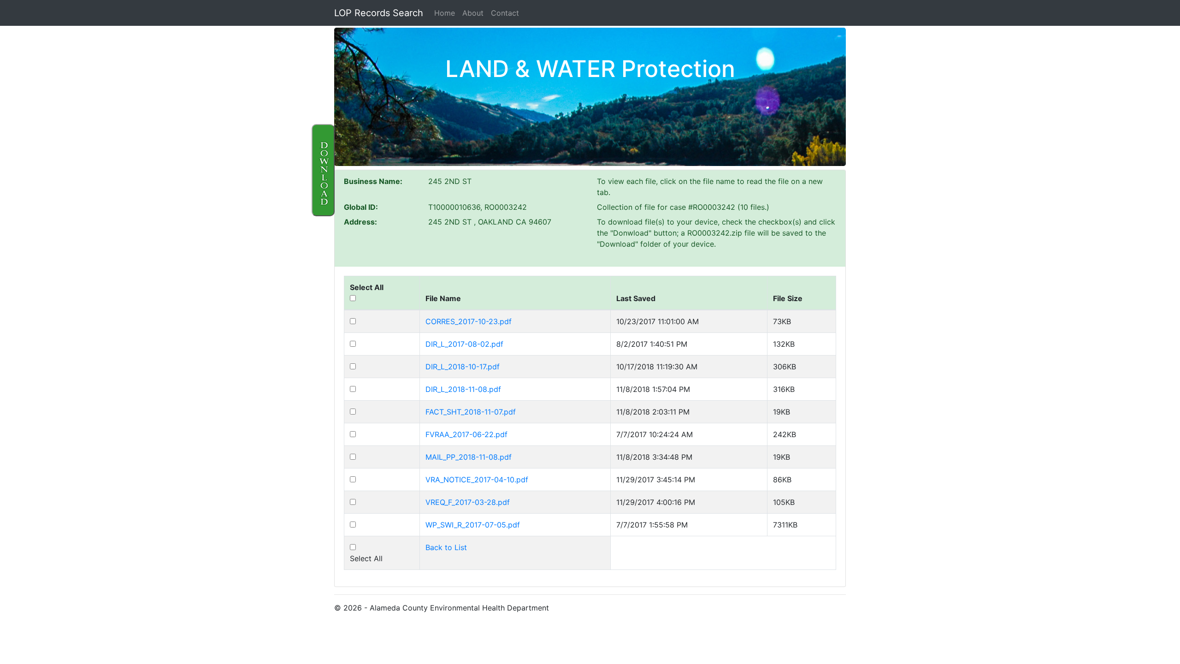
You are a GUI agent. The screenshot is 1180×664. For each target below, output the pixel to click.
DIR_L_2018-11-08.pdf (463, 389)
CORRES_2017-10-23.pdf (468, 321)
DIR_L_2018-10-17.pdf (462, 366)
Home (444, 13)
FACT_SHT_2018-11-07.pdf (470, 411)
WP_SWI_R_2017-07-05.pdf (472, 524)
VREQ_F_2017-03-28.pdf (467, 502)
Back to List (446, 547)
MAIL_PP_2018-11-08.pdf (468, 457)
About (473, 13)
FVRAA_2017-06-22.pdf (466, 434)
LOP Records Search (378, 12)
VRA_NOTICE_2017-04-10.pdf (476, 479)
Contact (505, 13)
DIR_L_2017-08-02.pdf (464, 344)
